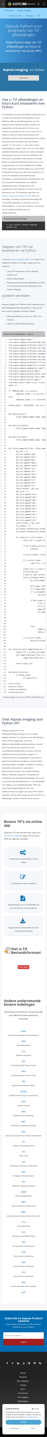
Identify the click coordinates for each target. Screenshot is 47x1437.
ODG (23, 1282)
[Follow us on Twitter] (12, 1363)
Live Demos (23, 1393)
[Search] (43, 4)
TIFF (24, 1182)
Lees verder (23, 967)
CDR (23, 1252)
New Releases (23, 1381)
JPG (23, 1061)
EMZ (23, 1132)
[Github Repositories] (34, 1363)
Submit (24, 1342)
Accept (24, 1422)
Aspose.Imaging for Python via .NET (17, 196)
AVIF (24, 1292)
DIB (23, 1081)
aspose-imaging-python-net (22, 259)
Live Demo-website (12, 836)
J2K (23, 1162)
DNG (24, 1112)
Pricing (23, 1385)
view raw (40, 697)
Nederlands (30, 4)
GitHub (34, 697)
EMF (23, 1122)
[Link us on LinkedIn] (18, 1363)
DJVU (23, 1102)
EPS (23, 1242)
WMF (23, 1202)
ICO (23, 1051)
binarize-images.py (11, 697)
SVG (23, 1232)
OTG (24, 1272)
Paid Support (22, 1401)
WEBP (23, 1192)
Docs (23, 1389)
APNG (23, 1031)
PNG (23, 1172)
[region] (23, 516)
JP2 (23, 1152)
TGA (23, 1222)
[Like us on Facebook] (7, 1363)
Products (23, 1377)
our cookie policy (31, 1417)
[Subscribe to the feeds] (40, 1363)
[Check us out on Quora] (29, 1363)
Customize (14, 1428)
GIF (23, 1142)
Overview (23, 78)
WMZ (23, 1212)
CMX (24, 1262)
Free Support (22, 1397)
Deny (33, 1428)
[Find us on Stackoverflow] (23, 1363)
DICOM (23, 1091)
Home (22, 1373)
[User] (38, 4)
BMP (24, 1041)
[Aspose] (17, 4)
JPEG (23, 1071)
